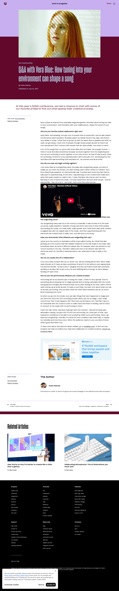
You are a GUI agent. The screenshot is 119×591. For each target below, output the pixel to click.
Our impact (78, 534)
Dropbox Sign (46, 507)
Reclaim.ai (45, 504)
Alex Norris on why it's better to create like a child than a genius (29, 465)
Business (45, 496)
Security (13, 504)
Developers (46, 534)
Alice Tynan (13, 470)
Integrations (14, 496)
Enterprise (45, 499)
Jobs (76, 528)
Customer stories (47, 528)
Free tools (13, 513)
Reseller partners (47, 542)
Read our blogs (15, 561)
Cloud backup (78, 504)
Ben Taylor (69, 470)
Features (13, 499)
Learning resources (16, 545)
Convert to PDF (79, 513)
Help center (14, 526)
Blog (44, 526)
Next (94, 405)
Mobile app (14, 493)
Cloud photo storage (80, 496)
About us (77, 526)
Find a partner (47, 548)
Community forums (48, 537)
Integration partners (48, 545)
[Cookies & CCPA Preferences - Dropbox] (30, 579)
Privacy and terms (16, 531)
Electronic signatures (80, 510)
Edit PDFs (77, 507)
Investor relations (79, 531)
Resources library (47, 531)
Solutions (13, 502)
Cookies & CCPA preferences (18, 537)
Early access (14, 507)
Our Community (26, 63)
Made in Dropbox (12, 121)
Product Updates (47, 515)
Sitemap (13, 542)
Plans (44, 513)
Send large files (79, 490)
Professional (46, 493)
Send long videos (79, 493)
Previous (20, 405)
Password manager (80, 502)
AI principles (14, 540)
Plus (44, 490)
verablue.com (89, 326)
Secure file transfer (80, 499)
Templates (14, 510)
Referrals (45, 540)
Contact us (14, 528)
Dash (44, 502)
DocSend (45, 510)
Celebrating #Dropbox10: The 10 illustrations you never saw (86, 465)
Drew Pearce (26, 85)
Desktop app (14, 490)
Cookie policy (14, 534)
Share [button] (109, 3)
